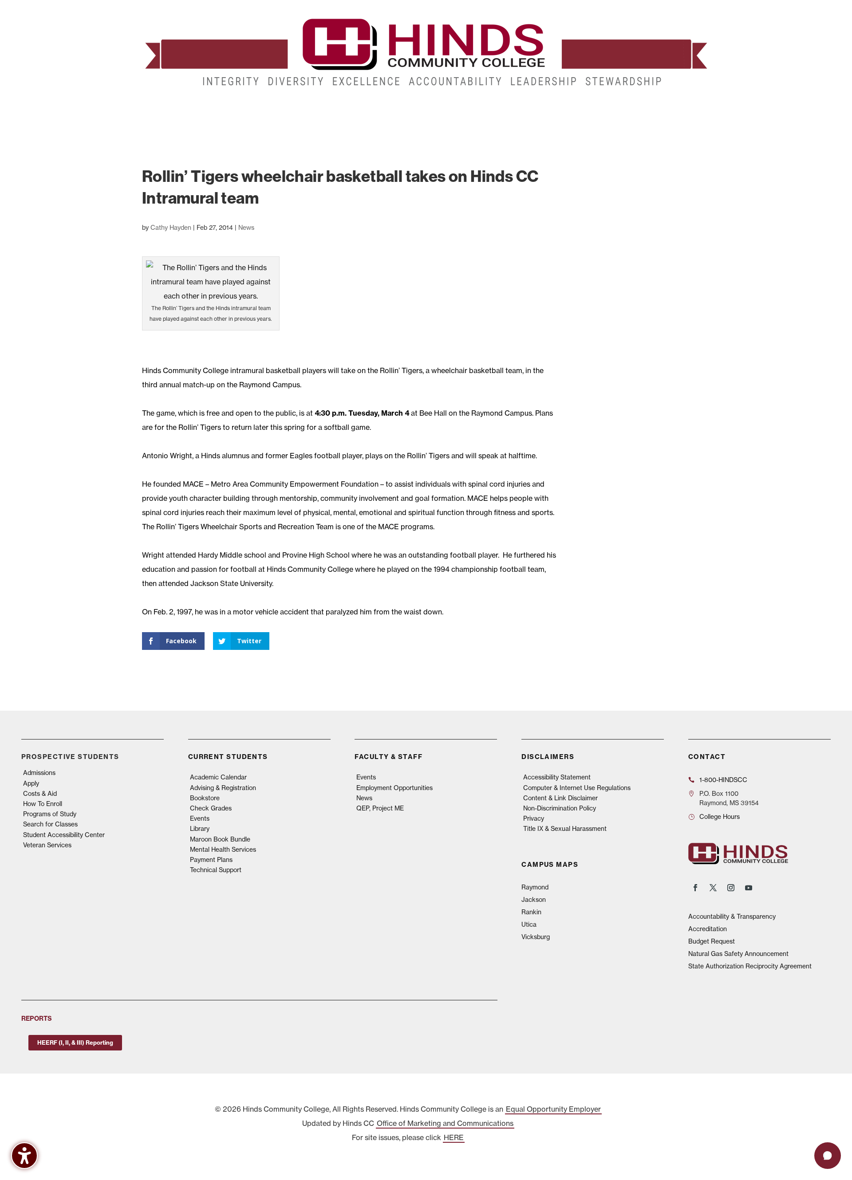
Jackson (533, 900)
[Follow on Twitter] (713, 888)
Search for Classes (50, 824)
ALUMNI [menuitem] (433, 110)
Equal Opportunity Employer (553, 1109)
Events (199, 818)
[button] (827, 1155)
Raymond (534, 887)
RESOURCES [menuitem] (611, 110)
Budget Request (711, 941)
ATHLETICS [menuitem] (502, 110)
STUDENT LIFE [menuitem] (280, 110)
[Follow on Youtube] (749, 888)
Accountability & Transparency (732, 916)
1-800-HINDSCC (723, 780)
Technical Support (215, 870)
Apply (31, 783)
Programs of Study (49, 814)
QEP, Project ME (380, 808)
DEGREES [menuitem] (223, 110)
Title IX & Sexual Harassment (565, 829)
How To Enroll (42, 804)
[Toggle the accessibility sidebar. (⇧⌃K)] (24, 1155)
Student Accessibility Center (64, 835)
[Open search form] (693, 110)
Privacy (533, 818)
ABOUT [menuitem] (388, 110)
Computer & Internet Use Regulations (577, 788)
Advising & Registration (223, 788)
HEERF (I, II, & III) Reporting (75, 1042)
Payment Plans (211, 860)
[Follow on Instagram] (731, 888)
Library (199, 829)
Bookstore (205, 798)
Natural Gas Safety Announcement (738, 954)
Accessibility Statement (557, 777)
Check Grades (211, 808)
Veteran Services (47, 845)
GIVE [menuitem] (465, 110)
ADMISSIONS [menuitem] (168, 110)
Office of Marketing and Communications (445, 1123)
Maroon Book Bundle (220, 839)
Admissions (39, 773)
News (246, 228)
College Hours (719, 817)
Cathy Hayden (170, 228)
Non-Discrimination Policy (559, 808)
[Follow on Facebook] (695, 888)
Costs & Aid (40, 794)
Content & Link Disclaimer (560, 798)
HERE (454, 1137)
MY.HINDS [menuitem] (666, 110)
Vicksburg (535, 937)
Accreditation (707, 929)
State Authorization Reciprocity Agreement (750, 966)
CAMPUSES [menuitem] (339, 110)
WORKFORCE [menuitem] (551, 110)
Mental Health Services (223, 850)
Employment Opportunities (394, 788)
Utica (528, 924)
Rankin (531, 912)
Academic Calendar (218, 777)
